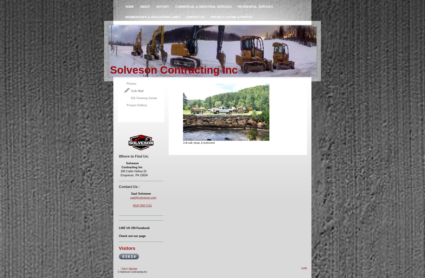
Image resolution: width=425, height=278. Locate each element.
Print (124, 268)
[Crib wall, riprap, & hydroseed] (226, 112)
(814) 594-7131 (142, 205)
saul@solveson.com (143, 197)
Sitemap (133, 268)
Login (304, 267)
